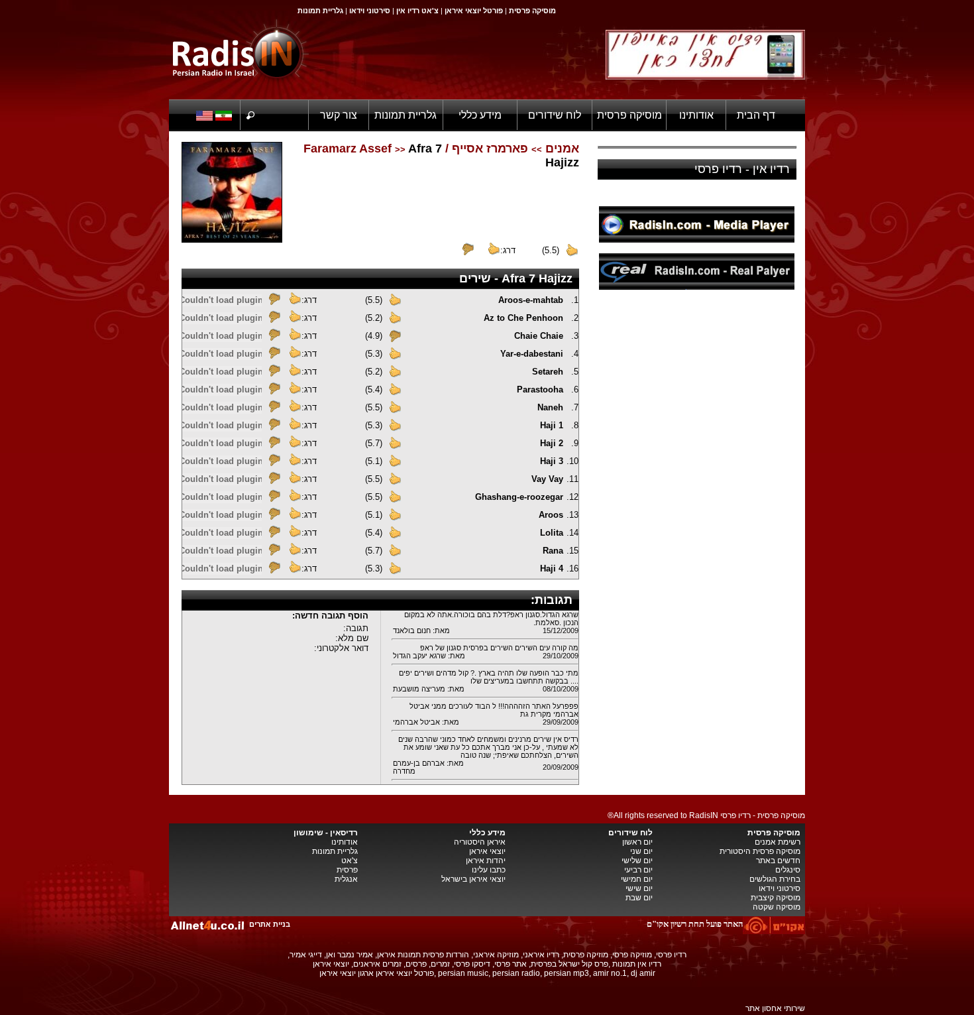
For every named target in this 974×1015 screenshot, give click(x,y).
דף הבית (756, 115)
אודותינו (696, 115)
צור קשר (338, 115)
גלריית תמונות (405, 115)
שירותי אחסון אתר (775, 1008)
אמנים (562, 148)
